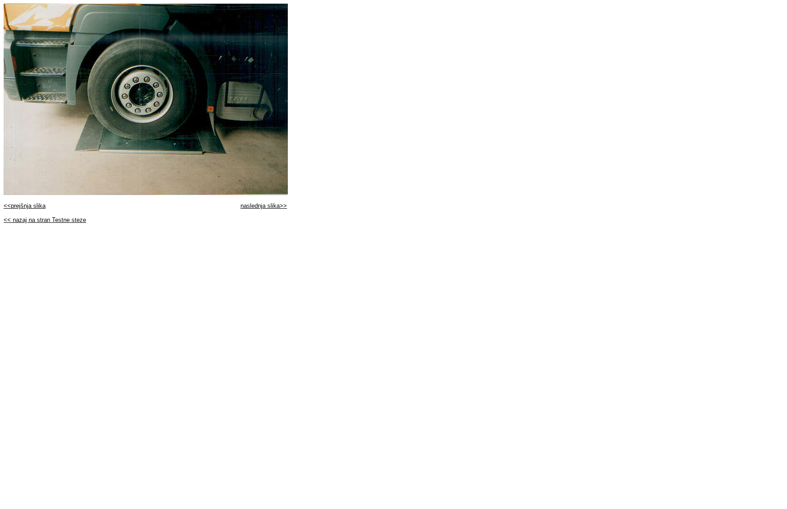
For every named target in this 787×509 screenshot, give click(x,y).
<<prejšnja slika (25, 205)
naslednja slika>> (263, 205)
